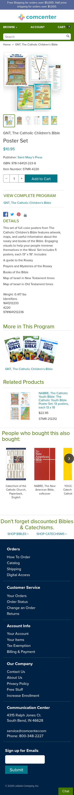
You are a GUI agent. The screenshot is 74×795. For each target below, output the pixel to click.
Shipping (14, 568)
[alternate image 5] (54, 120)
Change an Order (21, 607)
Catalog (13, 562)
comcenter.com (37, 16)
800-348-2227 (31, 735)
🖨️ (25, 215)
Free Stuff (15, 689)
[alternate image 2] (28, 120)
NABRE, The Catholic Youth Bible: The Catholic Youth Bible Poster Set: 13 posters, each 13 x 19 (54, 400)
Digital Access (18, 574)
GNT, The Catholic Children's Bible (36, 44)
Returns (13, 613)
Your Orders (17, 595)
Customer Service (23, 587)
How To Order (18, 556)
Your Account (18, 633)
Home (7, 44)
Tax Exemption (19, 645)
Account (38, 27)
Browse (9, 27)
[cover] (9, 120)
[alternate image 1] (19, 120)
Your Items (15, 639)
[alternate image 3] (36, 120)
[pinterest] (18, 214)
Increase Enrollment (23, 695)
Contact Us (16, 671)
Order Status (17, 601)
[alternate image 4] (45, 120)
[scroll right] (69, 458)
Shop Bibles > (18, 534)
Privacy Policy (18, 683)
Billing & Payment (21, 651)
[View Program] (37, 350)
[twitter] (12, 214)
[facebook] (5, 214)
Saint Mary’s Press (30, 157)
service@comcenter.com (26, 730)
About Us (14, 677)
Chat (65, 791)
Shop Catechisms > (52, 534)
